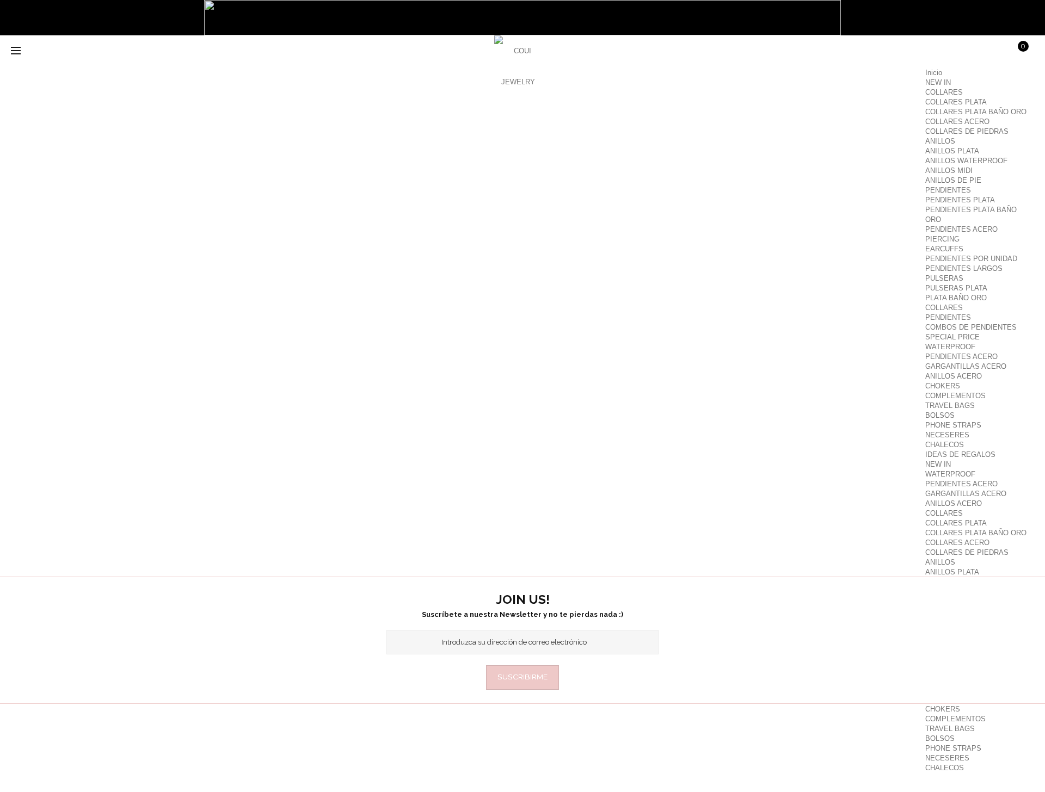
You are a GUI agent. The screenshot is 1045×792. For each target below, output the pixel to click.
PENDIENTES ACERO (961, 229)
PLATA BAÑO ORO (956, 298)
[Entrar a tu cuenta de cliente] (937, 51)
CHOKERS (942, 386)
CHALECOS (944, 445)
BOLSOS (940, 415)
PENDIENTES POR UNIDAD (971, 259)
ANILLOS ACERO (953, 376)
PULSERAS (944, 278)
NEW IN (938, 82)
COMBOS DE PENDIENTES (971, 327)
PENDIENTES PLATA (960, 200)
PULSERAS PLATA (956, 288)
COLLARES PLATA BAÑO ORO (975, 112)
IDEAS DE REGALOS (960, 454)
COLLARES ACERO (957, 121)
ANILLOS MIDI (949, 170)
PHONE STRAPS (953, 425)
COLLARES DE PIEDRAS (967, 131)
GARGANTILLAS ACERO (965, 366)
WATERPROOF (950, 347)
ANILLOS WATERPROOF (966, 161)
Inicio (933, 73)
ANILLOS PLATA (952, 151)
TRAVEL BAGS (950, 405)
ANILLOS (940, 141)
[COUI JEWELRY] (518, 59)
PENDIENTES (948, 190)
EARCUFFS (944, 249)
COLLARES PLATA (956, 102)
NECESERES (947, 435)
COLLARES (944, 92)
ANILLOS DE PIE (953, 180)
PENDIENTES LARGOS (964, 268)
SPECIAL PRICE (952, 337)
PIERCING (942, 239)
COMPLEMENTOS (955, 396)
